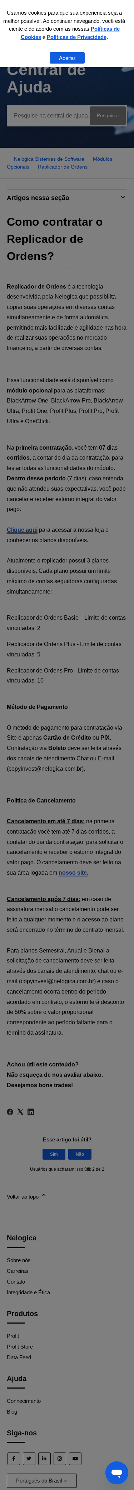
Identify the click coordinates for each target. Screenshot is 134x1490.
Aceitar (67, 58)
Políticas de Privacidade (76, 37)
